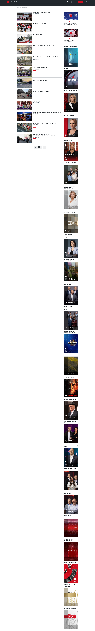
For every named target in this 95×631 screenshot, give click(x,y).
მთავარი (19, 7)
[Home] (8, 2)
